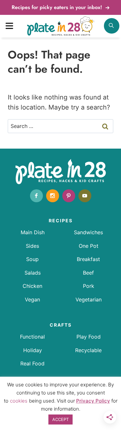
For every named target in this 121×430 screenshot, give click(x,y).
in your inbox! (58, 7)
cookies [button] (18, 401)
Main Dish (33, 232)
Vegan (32, 299)
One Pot (88, 246)
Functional (32, 336)
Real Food (32, 363)
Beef (88, 272)
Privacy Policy (93, 401)
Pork (88, 286)
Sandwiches (88, 232)
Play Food (88, 336)
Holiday (32, 350)
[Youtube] (84, 195)
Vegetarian (89, 299)
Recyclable (88, 350)
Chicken (32, 286)
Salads (33, 272)
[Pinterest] (68, 195)
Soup (32, 259)
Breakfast (88, 259)
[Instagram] (52, 195)
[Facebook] (36, 195)
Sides (32, 246)
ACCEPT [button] (60, 419)
